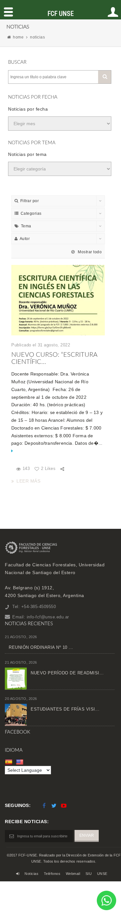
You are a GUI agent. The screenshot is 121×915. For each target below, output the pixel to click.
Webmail (73, 874)
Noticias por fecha (28, 109)
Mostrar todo (89, 252)
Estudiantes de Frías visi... (65, 709)
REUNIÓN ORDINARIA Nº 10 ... (41, 647)
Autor (25, 238)
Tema (26, 226)
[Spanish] (9, 762)
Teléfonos (52, 874)
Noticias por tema (27, 154)
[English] (20, 762)
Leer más (28, 481)
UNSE (102, 874)
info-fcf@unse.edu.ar (48, 617)
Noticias (31, 874)
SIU (89, 874)
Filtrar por (29, 201)
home (18, 37)
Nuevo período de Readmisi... (67, 672)
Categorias (31, 213)
